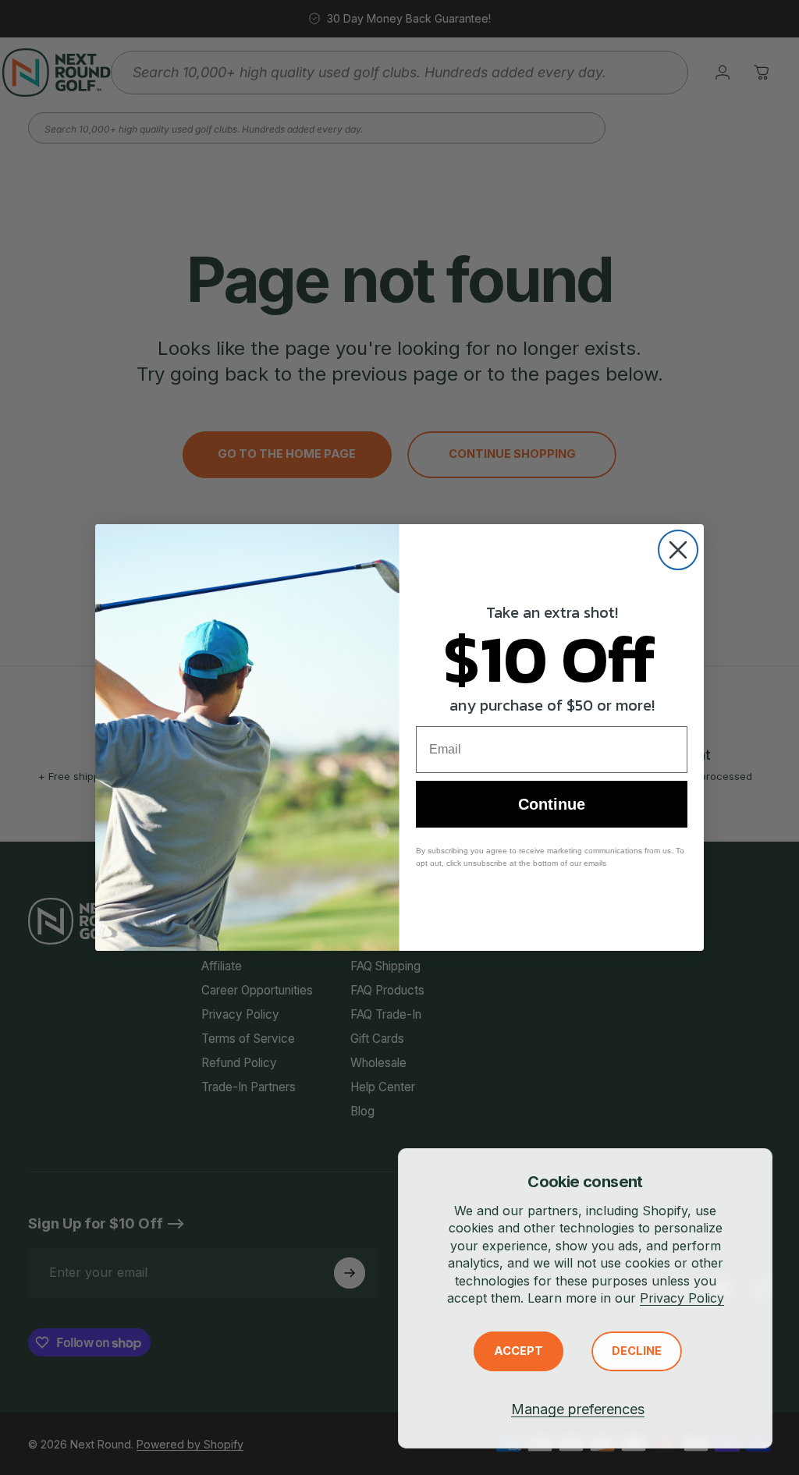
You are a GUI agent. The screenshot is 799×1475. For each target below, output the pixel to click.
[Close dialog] (678, 549)
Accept (518, 1351)
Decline (637, 1351)
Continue (551, 804)
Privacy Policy (682, 1298)
